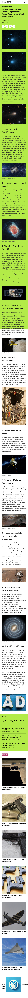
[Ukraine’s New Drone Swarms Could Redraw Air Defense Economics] (14, 952)
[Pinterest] (10, 26)
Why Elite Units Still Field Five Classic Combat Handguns (13, 744)
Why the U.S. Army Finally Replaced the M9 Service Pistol (13, 729)
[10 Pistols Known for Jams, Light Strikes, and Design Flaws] (14, 844)
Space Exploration (7, 6)
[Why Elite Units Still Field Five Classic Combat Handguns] (14, 880)
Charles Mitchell (6, 724)
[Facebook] (3, 26)
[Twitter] (6, 26)
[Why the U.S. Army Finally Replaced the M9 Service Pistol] (14, 808)
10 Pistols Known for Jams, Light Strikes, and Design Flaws (12, 736)
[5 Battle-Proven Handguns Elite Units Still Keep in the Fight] (14, 772)
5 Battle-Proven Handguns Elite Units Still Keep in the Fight (13, 721)
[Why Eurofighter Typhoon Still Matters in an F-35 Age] (14, 916)
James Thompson (8, 16)
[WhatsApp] (13, 26)
